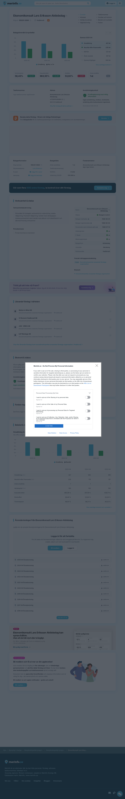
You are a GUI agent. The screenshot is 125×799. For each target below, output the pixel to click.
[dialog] (63, 399)
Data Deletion (52, 433)
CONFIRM (49, 426)
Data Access (63, 433)
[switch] (87, 397)
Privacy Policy (74, 433)
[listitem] (63, 393)
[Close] (97, 366)
